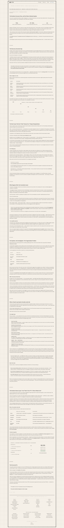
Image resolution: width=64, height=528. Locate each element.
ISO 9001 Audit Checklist (49, 517)
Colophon (49, 505)
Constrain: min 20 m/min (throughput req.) (16, 450)
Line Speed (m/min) (13, 448)
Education (37, 505)
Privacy (49, 503)
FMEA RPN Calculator (26, 517)
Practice (44, 2)
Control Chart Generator (38, 513)
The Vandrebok (15, 505)
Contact (49, 500)
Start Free (14, 509)
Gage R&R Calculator (49, 513)
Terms (49, 504)
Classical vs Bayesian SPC (26, 503)
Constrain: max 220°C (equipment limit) (16, 446)
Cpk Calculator (14, 513)
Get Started (52, 2)
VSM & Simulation (14, 503)
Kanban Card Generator (15, 517)
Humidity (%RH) (13, 452)
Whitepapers (37, 503)
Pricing (14, 506)
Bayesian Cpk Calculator (26, 513)
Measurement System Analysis (15, 504)
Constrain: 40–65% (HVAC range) (15, 454)
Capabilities (14, 500)
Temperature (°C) (13, 444)
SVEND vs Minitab (26, 500)
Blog (37, 504)
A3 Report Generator (14, 518)
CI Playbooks (37, 500)
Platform (39, 2)
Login (48, 2)
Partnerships (37, 506)
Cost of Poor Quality (37, 517)
